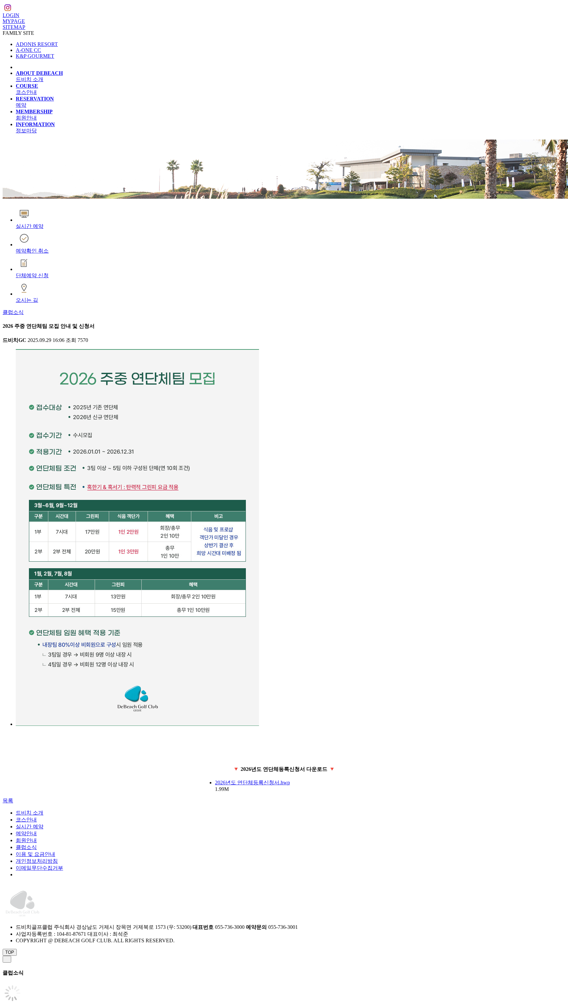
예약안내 (26, 833)
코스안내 (26, 819)
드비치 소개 (29, 813)
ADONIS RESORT (37, 44)
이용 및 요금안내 (35, 854)
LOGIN (11, 15)
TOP (9, 952)
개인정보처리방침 (37, 861)
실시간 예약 (29, 826)
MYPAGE (14, 21)
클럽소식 (13, 312)
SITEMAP (14, 27)
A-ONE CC (28, 50)
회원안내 (26, 840)
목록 (8, 800)
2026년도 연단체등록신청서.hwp (252, 782)
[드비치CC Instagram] (7, 8)
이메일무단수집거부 (39, 868)
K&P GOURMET (35, 56)
